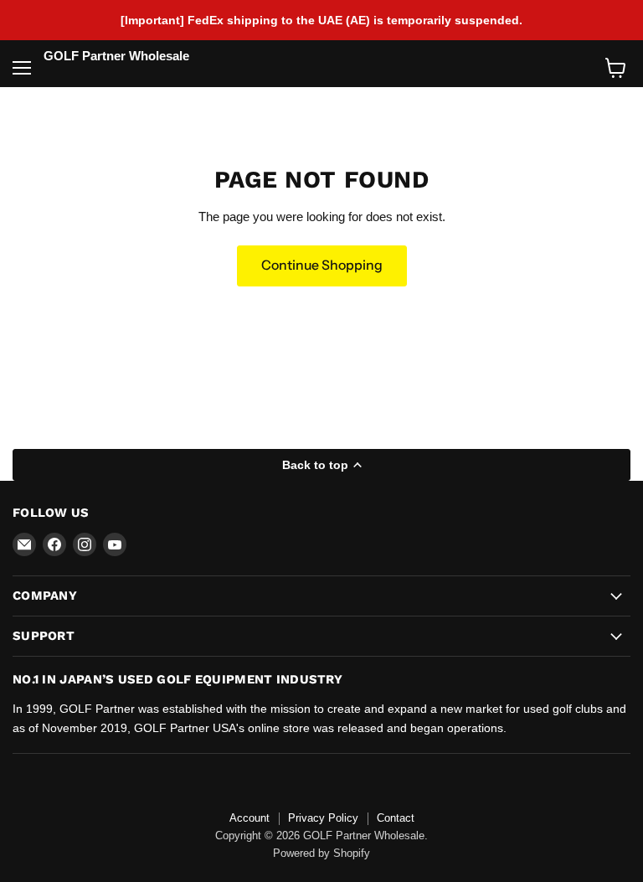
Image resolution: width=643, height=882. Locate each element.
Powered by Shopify (321, 853)
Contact (395, 818)
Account (249, 818)
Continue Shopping (322, 265)
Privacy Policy (323, 818)
